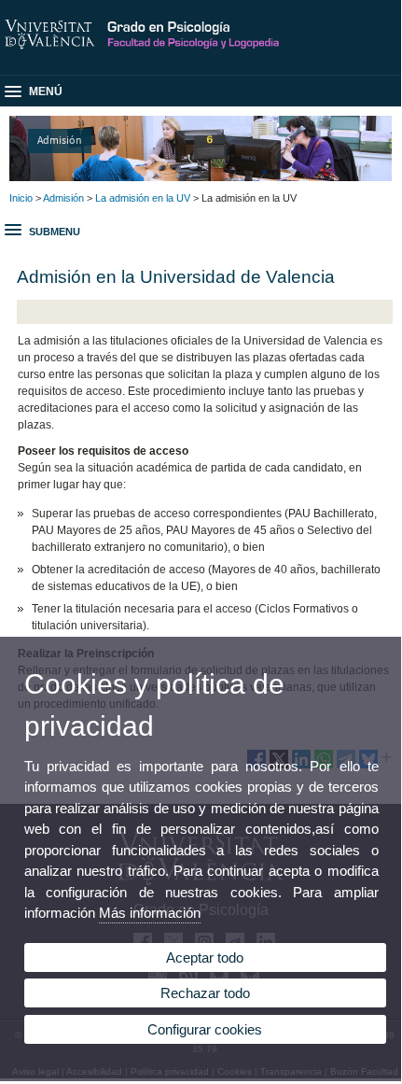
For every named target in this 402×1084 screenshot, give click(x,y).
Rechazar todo (205, 993)
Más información (150, 913)
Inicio (21, 198)
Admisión (59, 140)
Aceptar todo (204, 957)
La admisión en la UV (142, 198)
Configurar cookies (204, 1029)
